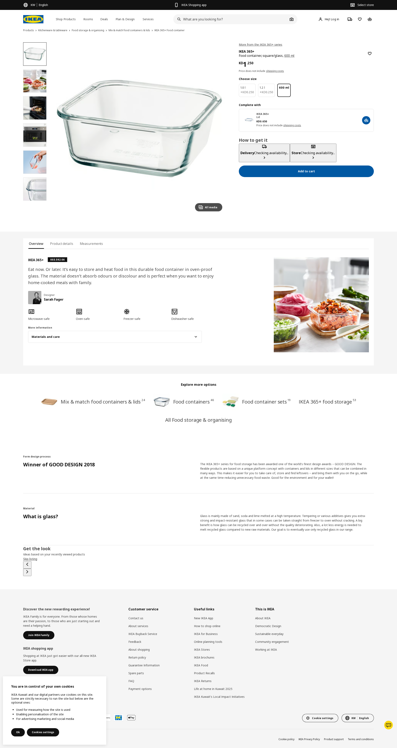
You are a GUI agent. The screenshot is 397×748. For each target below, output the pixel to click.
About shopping (139, 650)
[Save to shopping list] (370, 53)
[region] (139, 128)
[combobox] (230, 19)
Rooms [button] (88, 19)
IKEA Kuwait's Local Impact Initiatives (219, 697)
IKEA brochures (204, 657)
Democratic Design (268, 626)
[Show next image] (217, 128)
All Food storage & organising (198, 419)
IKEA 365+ (262, 114)
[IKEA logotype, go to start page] (33, 19)
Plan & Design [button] (125, 19)
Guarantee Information (144, 665)
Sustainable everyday (269, 634)
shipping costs (275, 71)
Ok (18, 732)
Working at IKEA (266, 650)
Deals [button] (104, 19)
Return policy (137, 657)
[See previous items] (27, 565)
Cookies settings (43, 732)
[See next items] (27, 572)
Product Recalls (204, 673)
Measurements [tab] (91, 243)
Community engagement (272, 642)
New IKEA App (203, 618)
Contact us (135, 618)
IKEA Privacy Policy (309, 739)
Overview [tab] (36, 243)
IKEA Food (201, 665)
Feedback (134, 642)
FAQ (131, 681)
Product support (334, 739)
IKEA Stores (202, 650)
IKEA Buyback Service (142, 634)
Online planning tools (208, 642)
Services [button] (148, 19)
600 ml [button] (289, 56)
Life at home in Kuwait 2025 (213, 689)
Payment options (140, 689)
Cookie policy (286, 739)
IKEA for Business (206, 634)
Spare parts (136, 673)
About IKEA (262, 618)
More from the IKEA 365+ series (260, 44)
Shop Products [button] (66, 19)
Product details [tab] (61, 243)
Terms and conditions (361, 739)
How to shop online (207, 626)
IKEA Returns (203, 681)
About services (138, 626)
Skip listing (30, 559)
